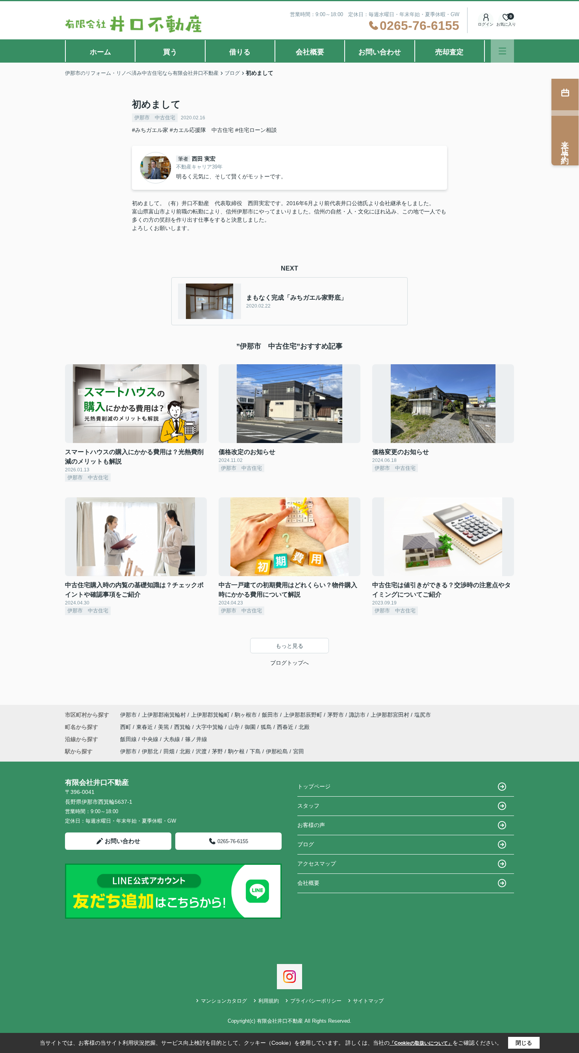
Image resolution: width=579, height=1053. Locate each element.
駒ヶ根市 (246, 715)
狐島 (267, 727)
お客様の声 (311, 825)
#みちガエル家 (150, 130)
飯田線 (129, 739)
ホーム (100, 52)
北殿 (304, 727)
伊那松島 (277, 751)
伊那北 (150, 751)
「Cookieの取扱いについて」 (421, 1043)
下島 (255, 751)
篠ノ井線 (196, 739)
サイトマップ (368, 1001)
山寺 (234, 727)
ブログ (305, 844)
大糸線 (172, 739)
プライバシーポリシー (315, 1001)
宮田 (298, 751)
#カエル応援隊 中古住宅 (202, 130)
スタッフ (308, 806)
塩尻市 (422, 715)
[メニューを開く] (502, 51)
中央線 (151, 739)
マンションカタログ (224, 1001)
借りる (240, 52)
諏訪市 (357, 715)
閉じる (524, 1043)
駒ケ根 (236, 751)
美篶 (164, 727)
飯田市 (270, 715)
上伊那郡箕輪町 (210, 715)
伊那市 (128, 715)
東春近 (145, 727)
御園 (251, 727)
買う (170, 52)
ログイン (486, 24)
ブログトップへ (289, 663)
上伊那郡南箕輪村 (164, 715)
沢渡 (201, 751)
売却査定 (449, 52)
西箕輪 (183, 727)
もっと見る (289, 646)
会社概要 (310, 52)
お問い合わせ (379, 52)
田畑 (168, 751)
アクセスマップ (316, 863)
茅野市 (335, 715)
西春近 (286, 727)
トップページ (313, 786)
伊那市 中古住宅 (154, 118)
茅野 (217, 751)
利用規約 (268, 1001)
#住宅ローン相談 (256, 130)
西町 (126, 727)
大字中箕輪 (210, 727)
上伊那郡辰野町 (303, 715)
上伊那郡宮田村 (390, 715)
